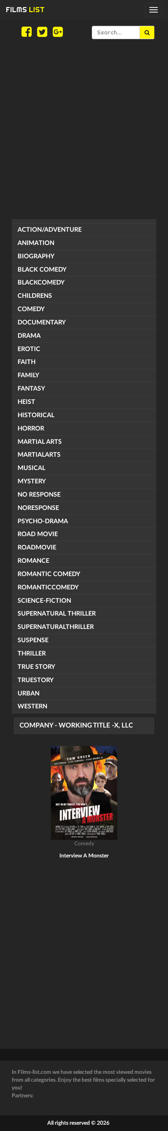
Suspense (33, 640)
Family (28, 375)
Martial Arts (40, 442)
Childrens (35, 296)
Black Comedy (42, 270)
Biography (36, 256)
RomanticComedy (48, 587)
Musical (31, 468)
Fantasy (31, 388)
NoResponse (38, 508)
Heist (26, 402)
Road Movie (38, 534)
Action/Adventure (50, 230)
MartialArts (39, 455)
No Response (39, 495)
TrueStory (36, 680)
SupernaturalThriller (56, 627)
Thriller (32, 653)
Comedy (31, 309)
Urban (28, 693)
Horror (31, 428)
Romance (33, 561)
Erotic (29, 349)
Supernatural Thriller (57, 614)
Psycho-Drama (43, 521)
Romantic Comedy (49, 574)
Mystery (32, 481)
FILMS (25, 9)
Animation (36, 243)
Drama (29, 336)
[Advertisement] (84, 129)
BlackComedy (41, 282)
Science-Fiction (44, 601)
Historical (36, 415)
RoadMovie (37, 547)
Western (32, 706)
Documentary (42, 322)
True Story (36, 667)
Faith (27, 362)
